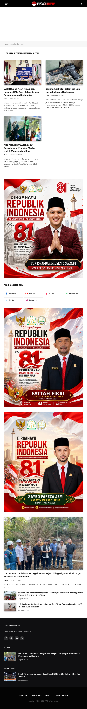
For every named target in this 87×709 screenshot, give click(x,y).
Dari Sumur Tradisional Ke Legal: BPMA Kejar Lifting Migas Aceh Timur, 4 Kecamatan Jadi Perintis (42, 575)
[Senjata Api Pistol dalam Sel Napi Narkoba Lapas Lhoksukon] (64, 72)
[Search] (81, 3)
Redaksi (48, 695)
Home (6, 44)
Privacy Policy (61, 695)
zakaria (6, 580)
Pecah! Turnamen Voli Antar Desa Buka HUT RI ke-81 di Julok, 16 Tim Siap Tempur (49, 675)
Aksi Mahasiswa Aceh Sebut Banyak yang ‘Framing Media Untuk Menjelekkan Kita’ (19, 147)
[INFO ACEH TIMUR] (43, 3)
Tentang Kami (36, 695)
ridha (5, 99)
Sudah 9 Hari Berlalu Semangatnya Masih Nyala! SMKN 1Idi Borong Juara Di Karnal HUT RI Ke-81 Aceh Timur (50, 594)
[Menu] (6, 3)
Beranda (23, 695)
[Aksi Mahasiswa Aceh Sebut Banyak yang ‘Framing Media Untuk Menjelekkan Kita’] (22, 128)
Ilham (5, 155)
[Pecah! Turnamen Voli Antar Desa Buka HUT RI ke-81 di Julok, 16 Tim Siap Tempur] (10, 676)
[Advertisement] (43, 24)
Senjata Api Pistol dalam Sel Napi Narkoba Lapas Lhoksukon (63, 90)
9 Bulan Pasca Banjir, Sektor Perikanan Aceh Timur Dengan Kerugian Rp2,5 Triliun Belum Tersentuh (50, 605)
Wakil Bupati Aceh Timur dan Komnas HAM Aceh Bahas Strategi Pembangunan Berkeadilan (22, 92)
